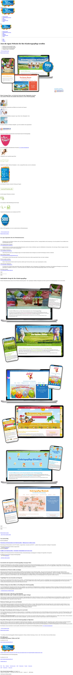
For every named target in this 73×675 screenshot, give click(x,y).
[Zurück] (1, 272)
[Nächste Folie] (1, 529)
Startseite (1, 652)
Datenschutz (5, 667)
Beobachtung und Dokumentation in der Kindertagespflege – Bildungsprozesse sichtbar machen (17, 542)
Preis (3, 18)
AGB (1, 667)
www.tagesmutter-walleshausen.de (6, 264)
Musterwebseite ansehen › (4, 52)
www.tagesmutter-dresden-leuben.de (6, 270)
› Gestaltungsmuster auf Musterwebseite (7, 590)
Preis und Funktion (21, 652)
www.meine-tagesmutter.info (24, 147)
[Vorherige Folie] (1, 526)
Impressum (10, 667)
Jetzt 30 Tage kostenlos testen (5, 534)
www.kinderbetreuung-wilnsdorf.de (6, 245)
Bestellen (4, 19)
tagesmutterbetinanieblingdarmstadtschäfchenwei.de (9, 255)
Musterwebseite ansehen (4, 532)
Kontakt (29, 652)
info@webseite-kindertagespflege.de (6, 642)
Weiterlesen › (7, 547)
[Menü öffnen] (0, 23)
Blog (3, 39)
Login (4, 21)
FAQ (3, 40)
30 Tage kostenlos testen (4, 231)
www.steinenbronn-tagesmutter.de (6, 250)
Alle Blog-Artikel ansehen (5, 557)
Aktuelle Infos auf (3, 661)
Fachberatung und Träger (7, 32)
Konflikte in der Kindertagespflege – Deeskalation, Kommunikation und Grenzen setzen (16, 550)
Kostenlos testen (5, 20)
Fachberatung (7, 17)
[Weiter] (1, 275)
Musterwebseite (5, 16)
